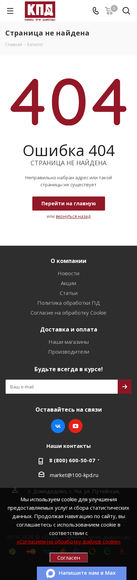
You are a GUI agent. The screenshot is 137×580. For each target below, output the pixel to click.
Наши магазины (68, 341)
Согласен (68, 557)
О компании (68, 261)
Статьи (69, 292)
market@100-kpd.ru (74, 474)
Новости (68, 273)
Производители (68, 351)
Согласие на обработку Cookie (68, 312)
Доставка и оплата (68, 329)
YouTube (75, 426)
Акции (68, 282)
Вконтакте (58, 426)
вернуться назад (73, 216)
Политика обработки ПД (68, 302)
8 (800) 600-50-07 (72, 460)
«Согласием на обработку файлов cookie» (69, 541)
